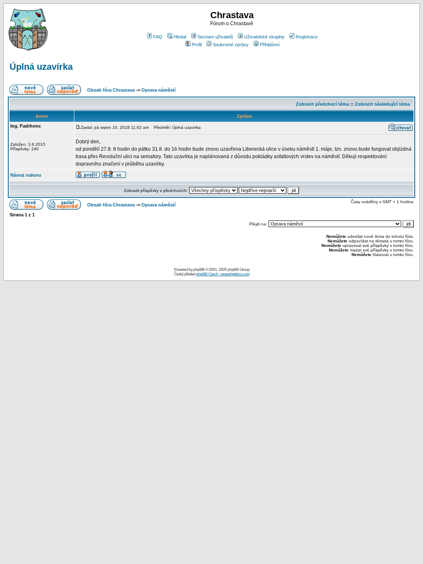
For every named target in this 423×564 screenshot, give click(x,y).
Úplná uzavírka (41, 67)
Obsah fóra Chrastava (111, 90)
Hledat (179, 36)
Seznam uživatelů (215, 36)
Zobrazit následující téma (382, 104)
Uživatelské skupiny (264, 36)
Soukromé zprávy (231, 44)
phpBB (198, 269)
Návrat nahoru (25, 175)
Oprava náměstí (158, 90)
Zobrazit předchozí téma (322, 104)
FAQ (157, 36)
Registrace (307, 36)
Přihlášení (270, 44)
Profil (197, 44)
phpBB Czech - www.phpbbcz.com (223, 274)
